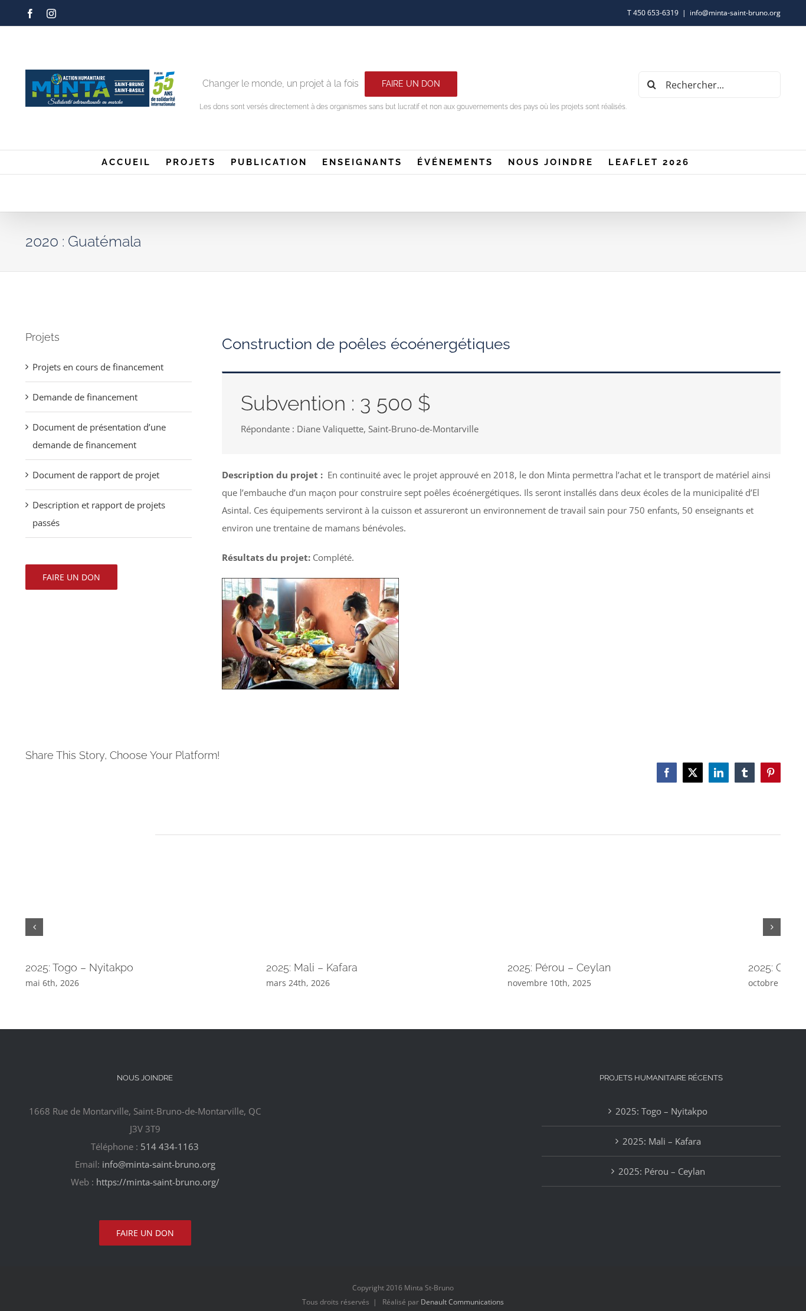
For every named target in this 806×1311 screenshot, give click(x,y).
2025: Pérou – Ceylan (582, 967)
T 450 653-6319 (653, 13)
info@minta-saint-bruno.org (735, 13)
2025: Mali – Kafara (323, 967)
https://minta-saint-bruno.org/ (157, 1182)
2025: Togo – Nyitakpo (79, 967)
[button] (34, 927)
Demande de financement (84, 397)
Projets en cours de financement (97, 367)
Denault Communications (462, 1302)
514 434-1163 (169, 1146)
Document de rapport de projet (95, 475)
